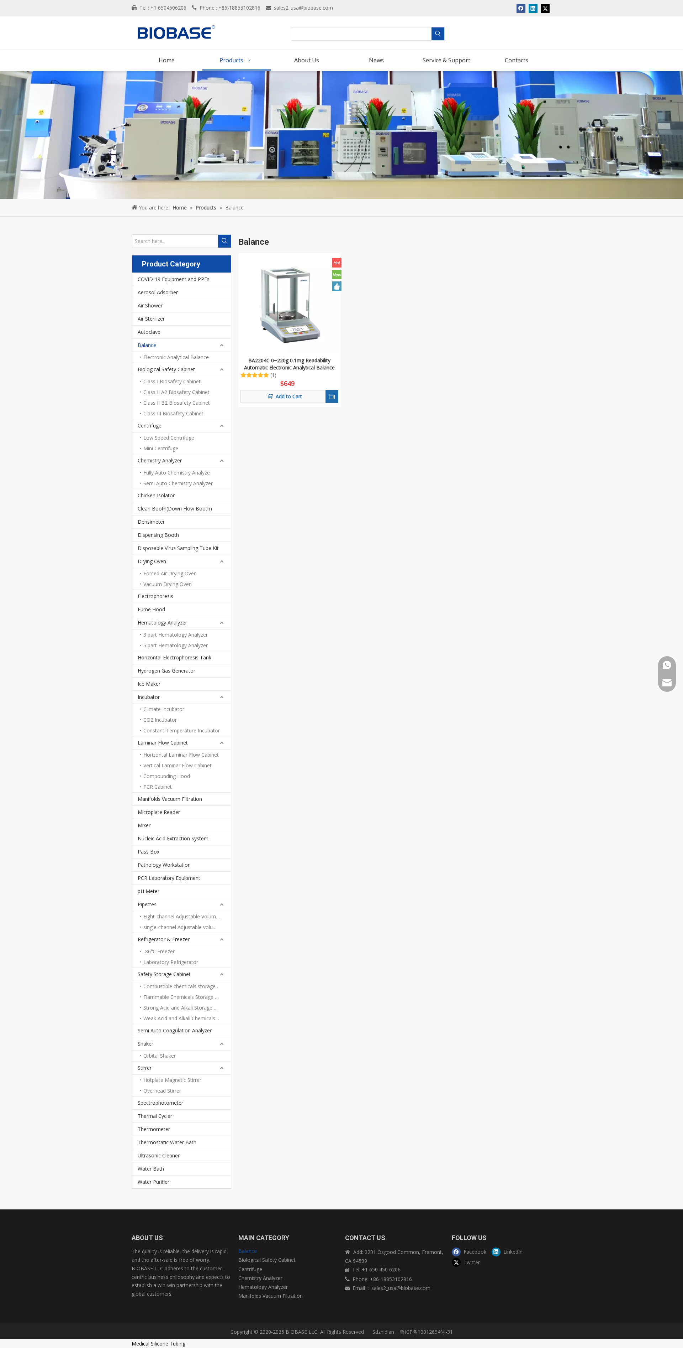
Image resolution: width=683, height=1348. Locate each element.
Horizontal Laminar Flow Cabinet (181, 754)
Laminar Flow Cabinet (163, 742)
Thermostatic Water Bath (167, 1142)
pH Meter (148, 891)
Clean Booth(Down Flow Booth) (175, 508)
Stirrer (145, 1067)
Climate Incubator (163, 709)
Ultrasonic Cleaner (159, 1155)
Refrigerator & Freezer (164, 939)
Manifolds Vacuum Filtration (170, 798)
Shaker (145, 1043)
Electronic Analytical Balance (176, 357)
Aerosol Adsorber (158, 292)
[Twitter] (545, 8)
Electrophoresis (155, 596)
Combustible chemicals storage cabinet (187, 986)
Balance (147, 345)
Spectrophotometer (160, 1102)
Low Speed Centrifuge (168, 437)
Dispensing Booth (158, 535)
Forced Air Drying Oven (170, 573)
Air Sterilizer (151, 318)
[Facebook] (521, 8)
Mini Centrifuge (160, 448)
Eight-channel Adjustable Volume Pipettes (187, 916)
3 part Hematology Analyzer (175, 634)
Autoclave (149, 331)
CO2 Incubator (160, 719)
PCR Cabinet (157, 786)
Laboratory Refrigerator (170, 962)
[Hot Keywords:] (437, 33)
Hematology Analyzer (162, 622)
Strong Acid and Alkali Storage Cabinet (187, 1007)
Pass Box (148, 851)
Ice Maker (149, 683)
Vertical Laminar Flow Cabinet (177, 765)
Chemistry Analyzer (160, 460)
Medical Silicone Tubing (158, 1343)
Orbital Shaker (159, 1055)
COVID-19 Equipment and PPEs (174, 279)
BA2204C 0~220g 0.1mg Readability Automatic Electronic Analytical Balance (289, 364)
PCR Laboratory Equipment (169, 878)
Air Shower (150, 305)
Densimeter (151, 521)
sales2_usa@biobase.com (303, 7)
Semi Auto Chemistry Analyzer (178, 483)
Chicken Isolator (156, 495)
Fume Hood (151, 609)
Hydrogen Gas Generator (166, 670)
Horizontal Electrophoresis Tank (174, 657)
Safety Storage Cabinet (164, 974)
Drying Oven (152, 561)
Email (359, 1288)
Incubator (149, 697)
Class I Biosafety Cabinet (172, 381)
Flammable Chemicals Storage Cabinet (187, 997)
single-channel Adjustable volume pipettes (187, 927)
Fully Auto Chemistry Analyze (176, 472)
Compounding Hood (166, 776)
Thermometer (154, 1129)
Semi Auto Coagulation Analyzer (175, 1030)
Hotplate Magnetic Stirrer (172, 1080)
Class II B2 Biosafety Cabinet (176, 402)
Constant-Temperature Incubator (181, 730)
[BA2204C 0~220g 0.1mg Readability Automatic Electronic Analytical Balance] (289, 303)
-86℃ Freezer (159, 951)
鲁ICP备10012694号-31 (426, 1331)
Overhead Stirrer (162, 1090)
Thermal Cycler (155, 1116)
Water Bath (151, 1168)
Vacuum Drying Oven (167, 584)
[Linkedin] (533, 8)
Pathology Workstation (164, 864)
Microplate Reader (159, 812)
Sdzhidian (382, 1331)
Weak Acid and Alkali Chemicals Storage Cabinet (187, 1018)
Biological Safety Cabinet (166, 369)
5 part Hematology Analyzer (175, 645)
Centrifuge (150, 425)
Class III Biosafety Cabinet (173, 413)
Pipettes (147, 904)
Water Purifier (153, 1181)
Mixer (144, 825)
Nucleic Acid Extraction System (173, 838)
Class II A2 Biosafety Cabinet (176, 392)
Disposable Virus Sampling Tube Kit (178, 548)
